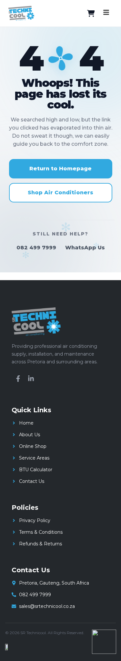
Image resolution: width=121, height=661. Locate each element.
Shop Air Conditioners (60, 192)
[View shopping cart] (91, 13)
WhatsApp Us (85, 248)
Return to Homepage (60, 168)
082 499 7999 (36, 248)
